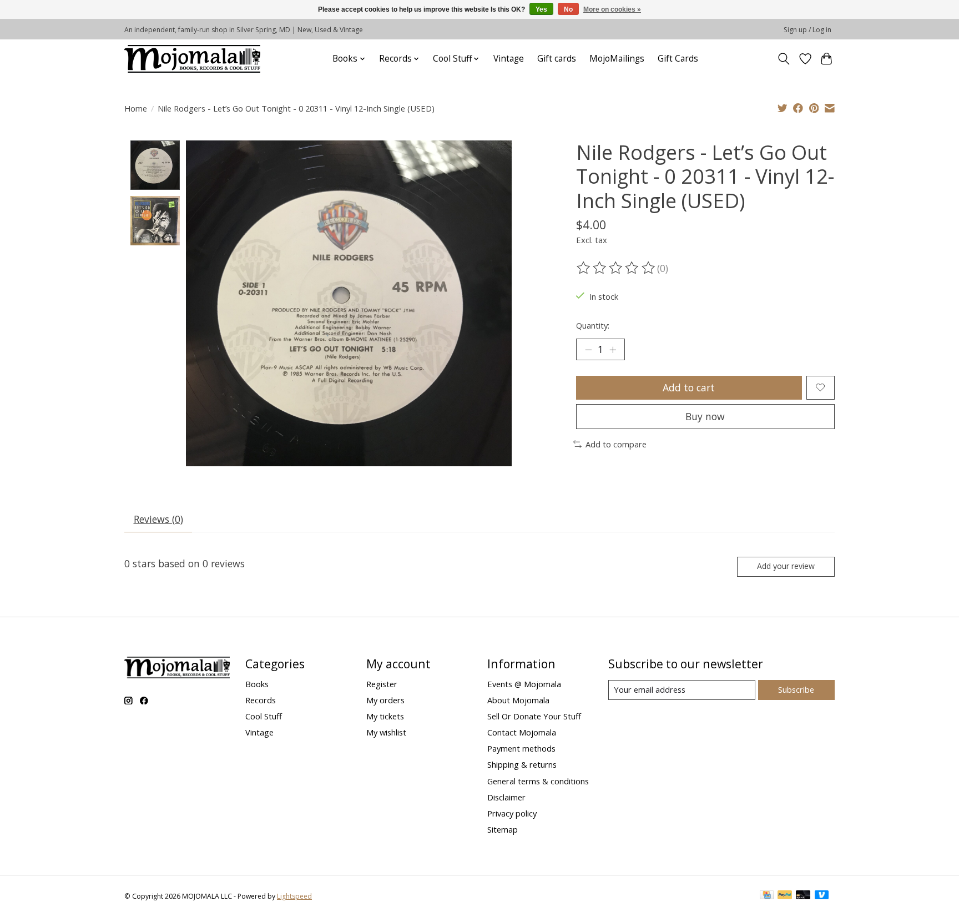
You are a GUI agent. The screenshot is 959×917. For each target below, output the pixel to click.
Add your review (786, 566)
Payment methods (521, 748)
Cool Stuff (263, 716)
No (568, 9)
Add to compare (616, 444)
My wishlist (386, 732)
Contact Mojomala (521, 732)
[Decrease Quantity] (588, 349)
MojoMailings (616, 58)
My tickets (385, 716)
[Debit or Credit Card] (803, 895)
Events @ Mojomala (524, 683)
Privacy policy (512, 813)
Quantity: (592, 325)
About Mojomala (518, 700)
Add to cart (689, 387)
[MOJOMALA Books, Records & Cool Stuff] (192, 58)
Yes (541, 9)
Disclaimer (506, 797)
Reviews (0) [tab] (158, 519)
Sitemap (502, 829)
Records (260, 700)
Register (381, 683)
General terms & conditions (538, 781)
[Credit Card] (767, 895)
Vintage (508, 58)
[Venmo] (822, 895)
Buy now (705, 416)
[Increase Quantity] (612, 349)
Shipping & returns (522, 764)
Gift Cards (678, 58)
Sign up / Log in (807, 29)
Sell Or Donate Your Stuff (534, 716)
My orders (385, 700)
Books (257, 683)
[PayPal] (785, 895)
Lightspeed (294, 896)
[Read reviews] (616, 268)
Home (135, 108)
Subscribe (796, 689)
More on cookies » (612, 9)
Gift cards (556, 58)
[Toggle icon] (784, 59)
